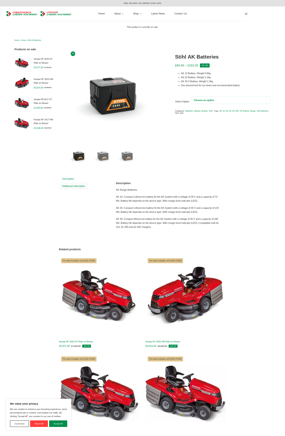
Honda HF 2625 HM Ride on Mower (162, 341)
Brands (205, 111)
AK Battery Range (247, 111)
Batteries (189, 111)
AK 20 (228, 111)
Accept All (58, 423)
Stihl (211, 111)
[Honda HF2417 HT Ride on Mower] (99, 394)
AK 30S (235, 111)
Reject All (39, 423)
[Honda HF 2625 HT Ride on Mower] (99, 295)
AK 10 (222, 111)
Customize (19, 423)
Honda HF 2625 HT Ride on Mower (76, 341)
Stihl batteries (263, 111)
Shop (23, 40)
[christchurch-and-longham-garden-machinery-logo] (39, 8)
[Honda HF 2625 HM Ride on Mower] (185, 295)
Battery (197, 111)
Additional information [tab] (73, 186)
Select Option (182, 101)
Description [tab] (68, 179)
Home (16, 40)
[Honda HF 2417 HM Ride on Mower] (185, 394)
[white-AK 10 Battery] (116, 96)
